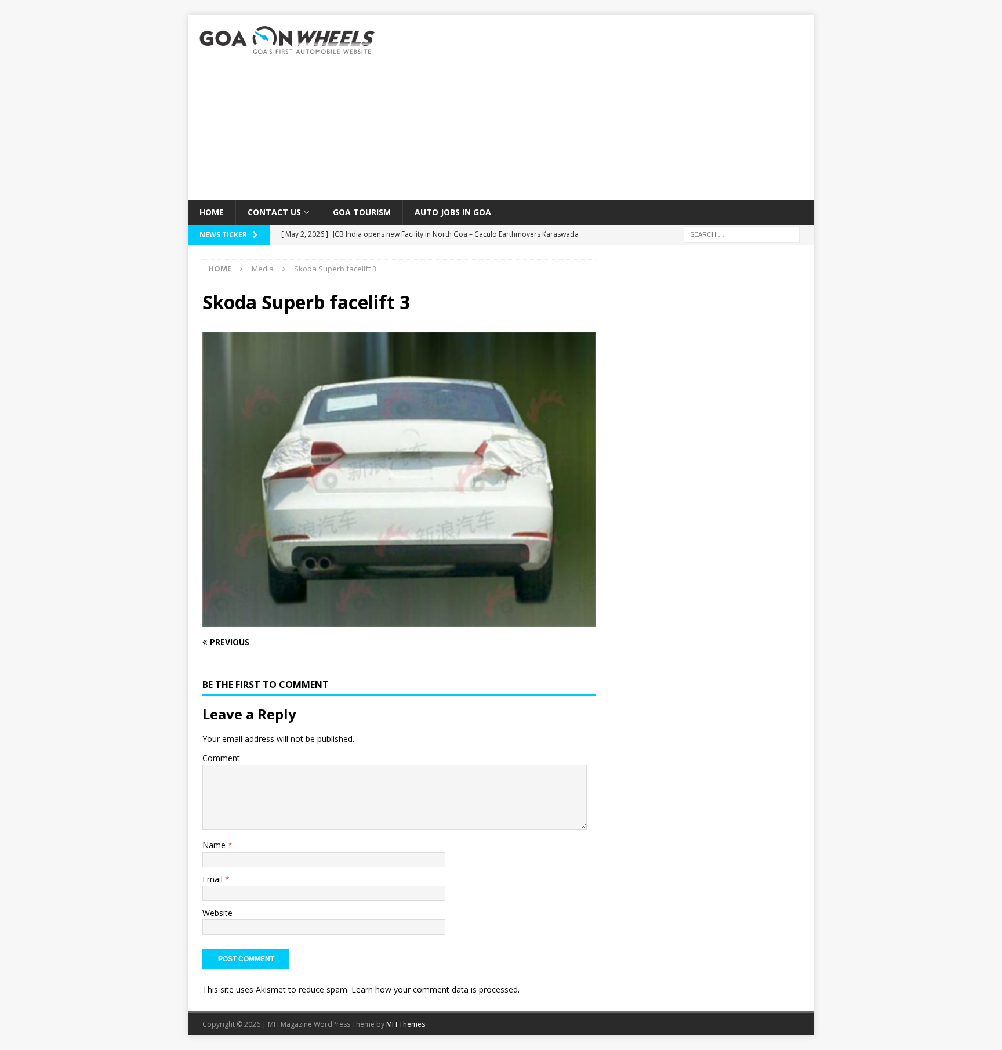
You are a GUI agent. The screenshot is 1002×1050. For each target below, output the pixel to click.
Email (213, 879)
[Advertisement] (602, 107)
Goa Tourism (362, 212)
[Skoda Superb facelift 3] (399, 619)
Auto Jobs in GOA (453, 212)
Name (215, 844)
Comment (221, 757)
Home (211, 212)
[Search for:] (742, 234)
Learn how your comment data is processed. (435, 989)
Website (217, 912)
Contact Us (274, 212)
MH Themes (405, 1024)
